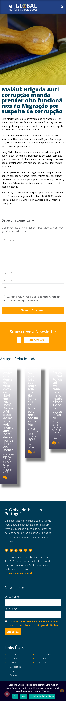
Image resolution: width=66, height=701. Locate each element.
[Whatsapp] (25, 550)
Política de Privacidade (42, 696)
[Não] (62, 690)
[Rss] (30, 550)
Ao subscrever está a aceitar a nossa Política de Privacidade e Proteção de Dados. (32, 623)
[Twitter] (11, 550)
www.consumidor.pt (20, 573)
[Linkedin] (20, 550)
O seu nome (12, 596)
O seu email (11, 609)
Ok (15, 696)
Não (24, 696)
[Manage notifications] (7, 694)
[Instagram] (16, 550)
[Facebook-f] (6, 550)
